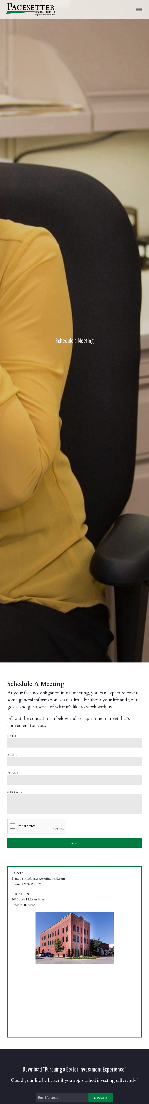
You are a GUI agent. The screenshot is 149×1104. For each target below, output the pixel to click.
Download (100, 1097)
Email (12, 754)
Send (74, 843)
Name (12, 736)
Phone (13, 773)
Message (15, 791)
